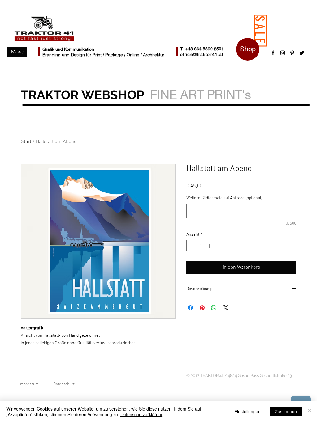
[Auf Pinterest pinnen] (202, 307)
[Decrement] (191, 245)
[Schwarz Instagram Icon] (283, 53)
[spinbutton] (200, 245)
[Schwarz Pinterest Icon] (292, 53)
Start (26, 142)
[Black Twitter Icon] (302, 53)
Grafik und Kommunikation (68, 49)
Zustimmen (286, 411)
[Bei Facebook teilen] (190, 307)
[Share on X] (225, 307)
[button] (17, 52)
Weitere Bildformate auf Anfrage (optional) (224, 198)
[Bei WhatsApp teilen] (214, 307)
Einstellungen (247, 411)
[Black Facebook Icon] (273, 53)
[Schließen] (309, 411)
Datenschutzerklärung (141, 414)
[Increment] (210, 245)
